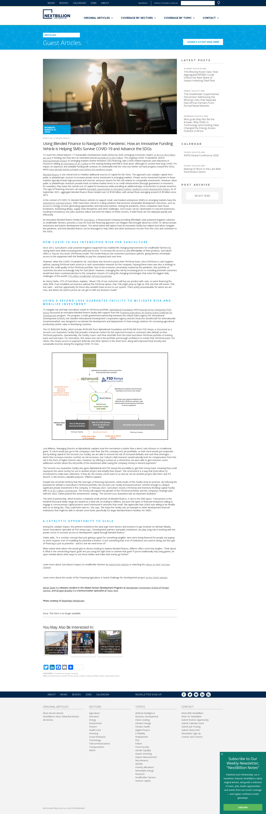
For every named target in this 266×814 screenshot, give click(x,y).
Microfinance (141, 760)
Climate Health (142, 726)
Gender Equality (143, 750)
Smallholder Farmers (145, 777)
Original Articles (97, 17)
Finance (93, 726)
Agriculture (94, 713)
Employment (141, 736)
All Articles (48, 719)
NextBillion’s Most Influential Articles (61, 716)
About (105, 3)
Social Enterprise (97, 736)
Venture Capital (142, 780)
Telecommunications (99, 743)
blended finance (55, 676)
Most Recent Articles (53, 713)
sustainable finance (112, 676)
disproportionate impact (55, 160)
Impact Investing (143, 753)
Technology (95, 740)
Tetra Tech (112, 590)
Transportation (96, 746)
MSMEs (96, 676)
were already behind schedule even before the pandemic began (80, 169)
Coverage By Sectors (137, 17)
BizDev (63, 3)
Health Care (95, 730)
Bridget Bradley (63, 138)
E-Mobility (140, 733)
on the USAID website (156, 577)
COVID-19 (65, 676)
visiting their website (119, 564)
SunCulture (89, 219)
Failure (138, 743)
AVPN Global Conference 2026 (201, 155)
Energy (67, 673)
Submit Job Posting (190, 726)
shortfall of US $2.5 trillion (110, 157)
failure (76, 676)
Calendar (79, 3)
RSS (210, 695)
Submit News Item (190, 730)
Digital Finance (142, 730)
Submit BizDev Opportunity (195, 719)
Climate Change (143, 723)
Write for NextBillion (191, 716)
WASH (92, 750)
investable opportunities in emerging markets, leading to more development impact (128, 189)
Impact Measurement (146, 757)
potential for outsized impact (57, 203)
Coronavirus (59, 673)
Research (140, 774)
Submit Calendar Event (192, 723)
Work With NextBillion (192, 713)
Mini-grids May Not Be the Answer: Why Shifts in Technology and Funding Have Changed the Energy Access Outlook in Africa (201, 125)
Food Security (142, 746)
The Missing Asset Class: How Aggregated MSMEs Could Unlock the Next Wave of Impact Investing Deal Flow (201, 76)
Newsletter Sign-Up (191, 733)
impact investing (86, 676)
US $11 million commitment (63, 490)
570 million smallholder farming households (90, 276)
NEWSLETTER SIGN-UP (148, 694)
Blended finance (51, 174)
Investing (74, 673)
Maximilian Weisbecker (73, 600)
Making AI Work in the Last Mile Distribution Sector (202, 170)
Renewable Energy (144, 770)
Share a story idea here (205, 43)
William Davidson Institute (166, 3)
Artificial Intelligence (145, 713)
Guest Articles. (62, 42)
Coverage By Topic (178, 17)
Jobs (94, 3)
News (51, 3)
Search (219, 3)
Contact (209, 17)
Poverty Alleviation (144, 767)
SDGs (102, 676)
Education (94, 716)
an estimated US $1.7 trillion (75, 163)
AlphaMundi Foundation (121, 309)
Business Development (146, 716)
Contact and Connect (192, 736)
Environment (95, 723)
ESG (71, 676)
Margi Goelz (48, 138)
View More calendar (213, 144)
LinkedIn (204, 695)
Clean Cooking (142, 719)
